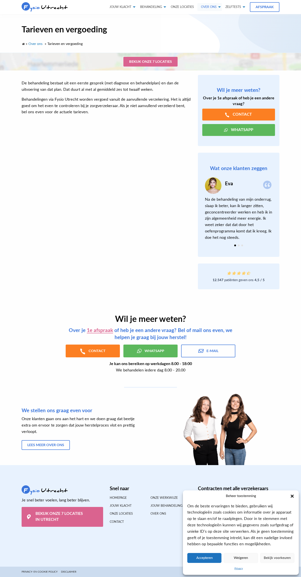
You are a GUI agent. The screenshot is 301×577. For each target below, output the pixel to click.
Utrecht (46, 7)
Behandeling (151, 7)
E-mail (212, 351)
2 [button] (239, 245)
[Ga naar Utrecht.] (23, 43)
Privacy (238, 568)
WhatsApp (242, 130)
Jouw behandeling (166, 505)
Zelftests (233, 7)
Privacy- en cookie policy (40, 571)
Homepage (118, 497)
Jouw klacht (120, 7)
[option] (238, 209)
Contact (117, 521)
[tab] (235, 245)
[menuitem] (182, 7)
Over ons (209, 7)
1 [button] (235, 245)
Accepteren (204, 558)
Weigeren (241, 558)
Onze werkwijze (164, 497)
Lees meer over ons (45, 445)
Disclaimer (68, 571)
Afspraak (265, 7)
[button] (292, 496)
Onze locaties (182, 7)
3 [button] (242, 245)
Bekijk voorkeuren (277, 558)
